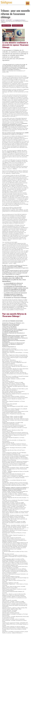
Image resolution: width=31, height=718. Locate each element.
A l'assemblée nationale (19, 20)
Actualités (9, 20)
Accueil (3, 20)
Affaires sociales (6, 25)
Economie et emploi (17, 25)
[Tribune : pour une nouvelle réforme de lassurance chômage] (13, 35)
